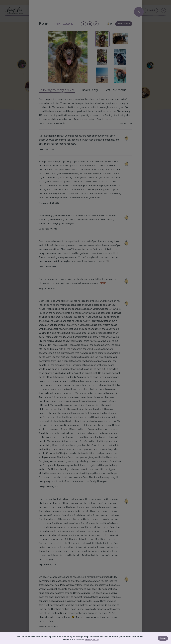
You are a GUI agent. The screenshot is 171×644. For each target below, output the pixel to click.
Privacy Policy (92, 639)
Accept (162, 638)
